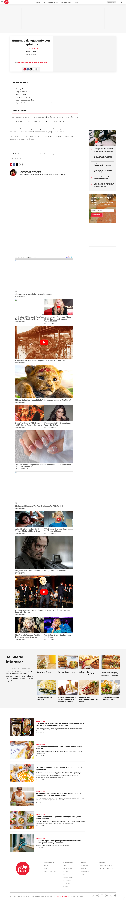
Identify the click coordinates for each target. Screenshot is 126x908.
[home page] (6, 2)
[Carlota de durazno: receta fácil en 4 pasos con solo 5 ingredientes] (22, 773)
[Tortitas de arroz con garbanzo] (68, 662)
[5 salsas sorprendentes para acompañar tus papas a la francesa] (68, 687)
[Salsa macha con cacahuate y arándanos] (89, 662)
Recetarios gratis (66, 2)
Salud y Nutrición (53, 2)
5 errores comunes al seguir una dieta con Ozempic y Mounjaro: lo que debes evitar (104, 184)
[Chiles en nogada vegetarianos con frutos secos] (89, 687)
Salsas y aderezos (24, 62)
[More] (80, 2)
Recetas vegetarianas (39, 62)
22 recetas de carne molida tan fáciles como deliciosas (103, 177)
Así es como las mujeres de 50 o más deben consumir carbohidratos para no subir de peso (58, 794)
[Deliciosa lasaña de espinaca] (46, 687)
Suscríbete (111, 2)
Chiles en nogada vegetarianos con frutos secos (88, 699)
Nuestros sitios (68, 862)
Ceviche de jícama (44, 672)
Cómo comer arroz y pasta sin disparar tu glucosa (103, 171)
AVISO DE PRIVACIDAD (107, 220)
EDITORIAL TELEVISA (63, 896)
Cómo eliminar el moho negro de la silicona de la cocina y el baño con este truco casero (103, 157)
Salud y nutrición (40, 721)
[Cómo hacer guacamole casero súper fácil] (110, 687)
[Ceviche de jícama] (46, 662)
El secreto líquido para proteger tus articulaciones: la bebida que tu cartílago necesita (58, 842)
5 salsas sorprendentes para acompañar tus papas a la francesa (67, 699)
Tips (44, 2)
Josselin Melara (31, 54)
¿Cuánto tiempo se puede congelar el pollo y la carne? (102, 164)
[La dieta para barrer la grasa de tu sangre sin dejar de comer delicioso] (22, 820)
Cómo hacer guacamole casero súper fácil (110, 698)
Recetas (37, 2)
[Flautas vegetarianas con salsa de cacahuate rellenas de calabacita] (110, 662)
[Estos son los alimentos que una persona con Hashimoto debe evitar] (22, 750)
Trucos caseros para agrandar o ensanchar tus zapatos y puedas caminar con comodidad (103, 150)
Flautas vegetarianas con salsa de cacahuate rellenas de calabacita (110, 674)
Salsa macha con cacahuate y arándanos (88, 673)
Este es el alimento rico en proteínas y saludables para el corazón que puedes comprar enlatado (60, 724)
